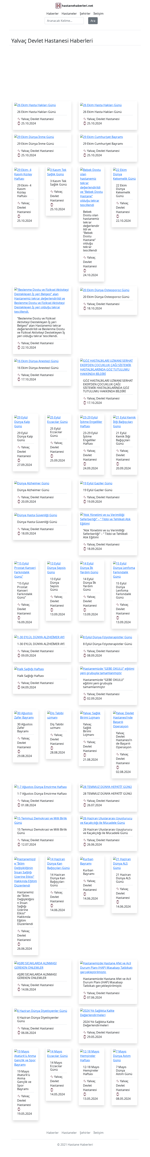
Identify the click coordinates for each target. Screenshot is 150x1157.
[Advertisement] (75, 72)
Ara (93, 21)
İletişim (98, 14)
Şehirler (85, 14)
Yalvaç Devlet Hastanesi (37, 119)
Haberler (52, 14)
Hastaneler (69, 14)
